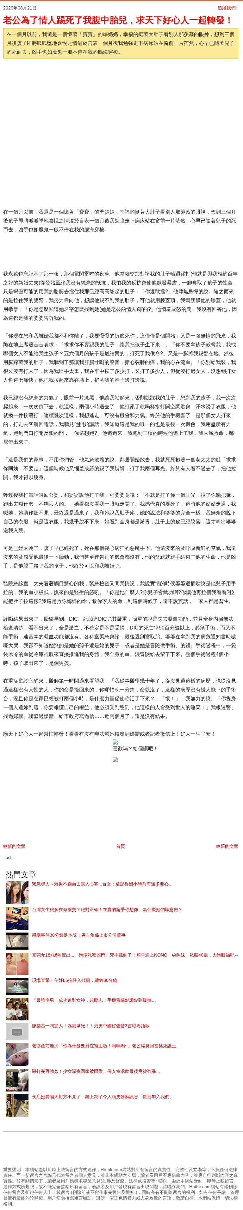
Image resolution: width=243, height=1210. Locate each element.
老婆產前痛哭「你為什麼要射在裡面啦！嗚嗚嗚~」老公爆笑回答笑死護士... (106, 1045)
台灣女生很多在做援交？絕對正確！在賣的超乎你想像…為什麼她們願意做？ (107, 909)
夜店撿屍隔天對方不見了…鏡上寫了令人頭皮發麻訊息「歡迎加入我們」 (103, 1096)
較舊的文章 (227, 846)
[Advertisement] (115, 79)
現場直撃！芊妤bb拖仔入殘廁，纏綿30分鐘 (74, 980)
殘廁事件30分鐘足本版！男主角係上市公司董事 (79, 935)
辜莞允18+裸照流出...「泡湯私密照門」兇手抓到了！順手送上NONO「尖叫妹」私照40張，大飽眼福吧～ (135, 955)
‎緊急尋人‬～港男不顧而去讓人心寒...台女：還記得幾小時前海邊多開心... (102, 883)
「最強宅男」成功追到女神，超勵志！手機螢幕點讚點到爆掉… (94, 1000)
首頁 (120, 846)
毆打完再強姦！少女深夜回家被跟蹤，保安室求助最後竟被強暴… (96, 1071)
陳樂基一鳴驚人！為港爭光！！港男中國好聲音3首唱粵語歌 (91, 1025)
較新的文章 (14, 846)
